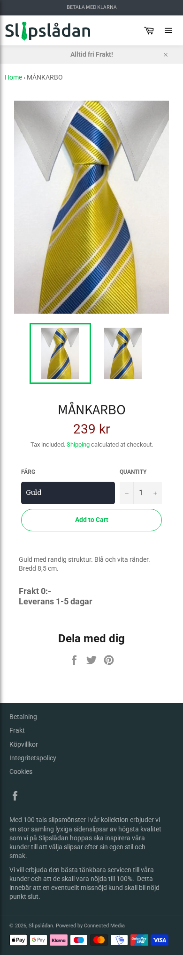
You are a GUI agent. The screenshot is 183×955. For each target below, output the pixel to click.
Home (13, 77)
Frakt (17, 730)
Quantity (133, 472)
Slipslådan (41, 926)
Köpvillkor (23, 744)
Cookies (20, 771)
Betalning (23, 716)
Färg (28, 472)
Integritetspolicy (32, 758)
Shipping (78, 444)
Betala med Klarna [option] (92, 7)
